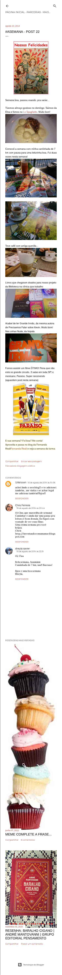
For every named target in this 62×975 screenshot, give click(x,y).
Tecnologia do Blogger (33, 964)
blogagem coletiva (26, 466)
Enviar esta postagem (31, 461)
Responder (21, 498)
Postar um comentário (32, 944)
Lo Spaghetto (30, 112)
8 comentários (28, 840)
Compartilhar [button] (12, 461)
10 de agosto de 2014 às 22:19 (30, 551)
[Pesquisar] (55, 5)
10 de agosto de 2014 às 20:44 (31, 508)
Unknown (20, 482)
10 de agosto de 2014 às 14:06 (41, 482)
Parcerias (34, 12)
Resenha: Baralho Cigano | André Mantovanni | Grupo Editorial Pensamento (29, 934)
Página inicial (15, 12)
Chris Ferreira (22, 505)
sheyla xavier (22, 548)
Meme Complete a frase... (28, 834)
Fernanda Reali (19, 448)
